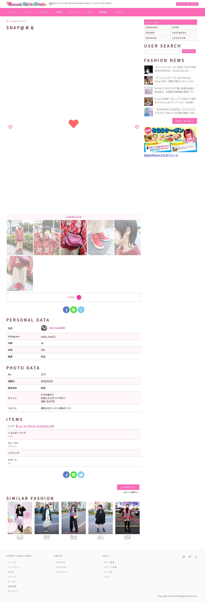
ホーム (13, 12)
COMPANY (61, 567)
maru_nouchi (48, 336)
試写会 (59, 12)
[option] (73, 127)
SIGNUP (182, 4)
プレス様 (108, 572)
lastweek (179, 32)
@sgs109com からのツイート (161, 155)
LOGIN (193, 4)
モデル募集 (109, 562)
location (179, 38)
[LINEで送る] (73, 309)
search (189, 51)
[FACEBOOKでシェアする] (66, 309)
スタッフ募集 (110, 567)
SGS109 (60, 562)
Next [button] (137, 127)
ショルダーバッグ (73, 216)
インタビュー (43, 12)
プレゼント (119, 12)
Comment (128, 487)
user (175, 27)
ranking (152, 27)
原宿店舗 (103, 12)
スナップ (73, 12)
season (151, 38)
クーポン (88, 12)
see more (185, 121)
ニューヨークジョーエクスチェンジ (35, 426)
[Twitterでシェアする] (81, 474)
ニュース (26, 12)
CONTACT (62, 572)
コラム (107, 576)
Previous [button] (10, 127)
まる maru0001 (57, 327)
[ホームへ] (26, 4)
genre (150, 32)
